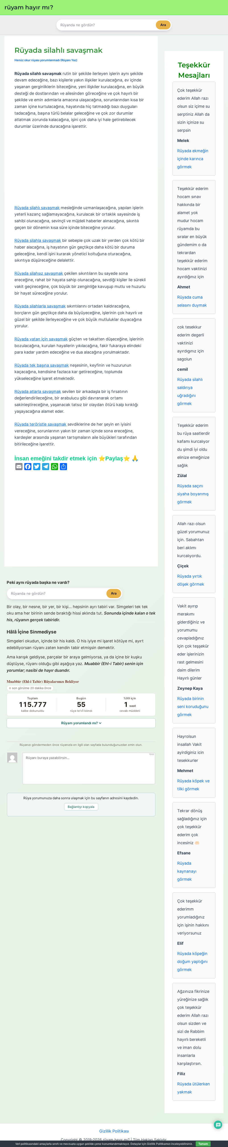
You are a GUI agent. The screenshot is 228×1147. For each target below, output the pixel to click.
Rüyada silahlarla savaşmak (40, 306)
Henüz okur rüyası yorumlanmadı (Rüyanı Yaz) (45, 60)
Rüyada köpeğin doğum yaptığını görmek (192, 961)
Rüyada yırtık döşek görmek (190, 580)
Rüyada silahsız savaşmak (38, 273)
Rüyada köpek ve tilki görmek (193, 785)
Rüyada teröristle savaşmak (40, 424)
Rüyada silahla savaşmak (37, 240)
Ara (163, 25)
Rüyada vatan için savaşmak (41, 339)
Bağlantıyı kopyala (81, 807)
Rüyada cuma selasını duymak (192, 301)
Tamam (203, 1143)
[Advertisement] (81, 167)
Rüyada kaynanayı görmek (186, 871)
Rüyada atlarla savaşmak (37, 391)
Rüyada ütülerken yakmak (193, 1088)
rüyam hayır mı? (28, 7)
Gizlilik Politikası (114, 1131)
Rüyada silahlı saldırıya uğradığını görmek (190, 391)
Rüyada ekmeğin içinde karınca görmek (192, 158)
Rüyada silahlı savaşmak (37, 207)
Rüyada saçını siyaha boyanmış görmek (193, 493)
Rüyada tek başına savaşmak (41, 365)
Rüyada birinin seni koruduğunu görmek (192, 706)
